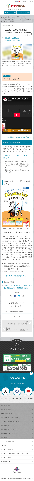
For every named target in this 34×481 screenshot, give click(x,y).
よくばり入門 (16, 40)
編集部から (8, 17)
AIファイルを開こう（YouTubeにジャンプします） (17, 137)
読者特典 (16, 17)
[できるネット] (1, 17)
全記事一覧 (4, 437)
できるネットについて (27, 1)
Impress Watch (5, 461)
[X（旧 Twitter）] (15, 1)
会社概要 (3, 445)
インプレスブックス (7, 457)
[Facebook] (17, 1)
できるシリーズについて (8, 409)
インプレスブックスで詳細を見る (14, 276)
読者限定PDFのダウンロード (9, 417)
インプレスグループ (7, 449)
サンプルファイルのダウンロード (11, 421)
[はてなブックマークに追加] (18, 296)
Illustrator (8, 40)
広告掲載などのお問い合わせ (9, 433)
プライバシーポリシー (7, 441)
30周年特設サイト (6, 413)
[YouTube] (19, 1)
